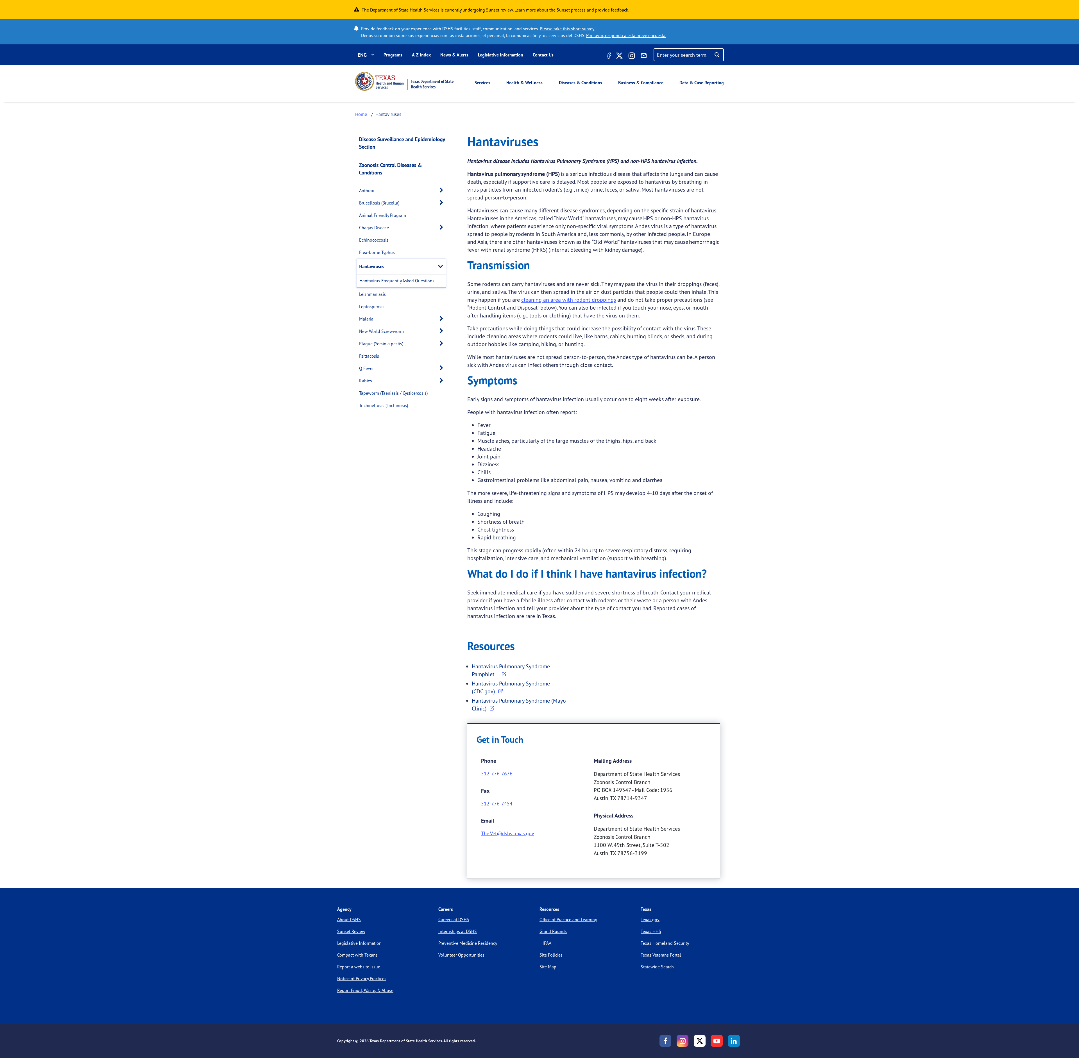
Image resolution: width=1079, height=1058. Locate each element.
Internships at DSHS (457, 931)
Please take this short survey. (567, 28)
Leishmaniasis (372, 294)
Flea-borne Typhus (377, 252)
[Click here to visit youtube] (716, 1041)
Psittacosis (369, 356)
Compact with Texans (357, 955)
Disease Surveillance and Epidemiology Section (402, 143)
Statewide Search (657, 967)
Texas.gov (650, 919)
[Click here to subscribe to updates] (644, 56)
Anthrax (366, 190)
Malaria (366, 319)
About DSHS (349, 919)
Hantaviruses (371, 266)
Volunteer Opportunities (461, 955)
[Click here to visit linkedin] (733, 1041)
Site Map (548, 967)
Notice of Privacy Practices (361, 978)
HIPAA (545, 943)
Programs (393, 55)
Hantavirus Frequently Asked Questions (396, 280)
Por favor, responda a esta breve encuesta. (626, 35)
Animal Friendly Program (382, 215)
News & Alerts (454, 55)
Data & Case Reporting (701, 82)
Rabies (365, 380)
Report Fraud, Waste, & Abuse (365, 990)
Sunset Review (351, 931)
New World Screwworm (381, 331)
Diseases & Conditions (580, 82)
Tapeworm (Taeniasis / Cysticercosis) (393, 393)
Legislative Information (500, 55)
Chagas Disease (374, 227)
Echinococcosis (373, 240)
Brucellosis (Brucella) (379, 203)
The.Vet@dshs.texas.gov (507, 833)
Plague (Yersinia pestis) (381, 343)
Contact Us (543, 55)
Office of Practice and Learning (568, 919)
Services (482, 82)
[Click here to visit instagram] (631, 56)
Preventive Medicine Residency (467, 943)
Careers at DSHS (453, 919)
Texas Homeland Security (665, 943)
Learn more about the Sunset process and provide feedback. (571, 10)
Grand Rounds (553, 931)
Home (361, 114)
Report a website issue (358, 967)
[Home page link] (404, 81)
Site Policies (551, 955)
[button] (442, 190)
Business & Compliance (640, 82)
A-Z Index (421, 55)
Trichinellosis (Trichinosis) (383, 405)
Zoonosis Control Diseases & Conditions (390, 169)
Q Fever (366, 368)
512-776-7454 (497, 803)
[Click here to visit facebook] (608, 56)
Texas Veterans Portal (661, 955)
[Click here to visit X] (619, 56)
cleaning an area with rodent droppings (568, 299)
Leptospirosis (371, 306)
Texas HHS (651, 931)
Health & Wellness (524, 82)
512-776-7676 (497, 773)
